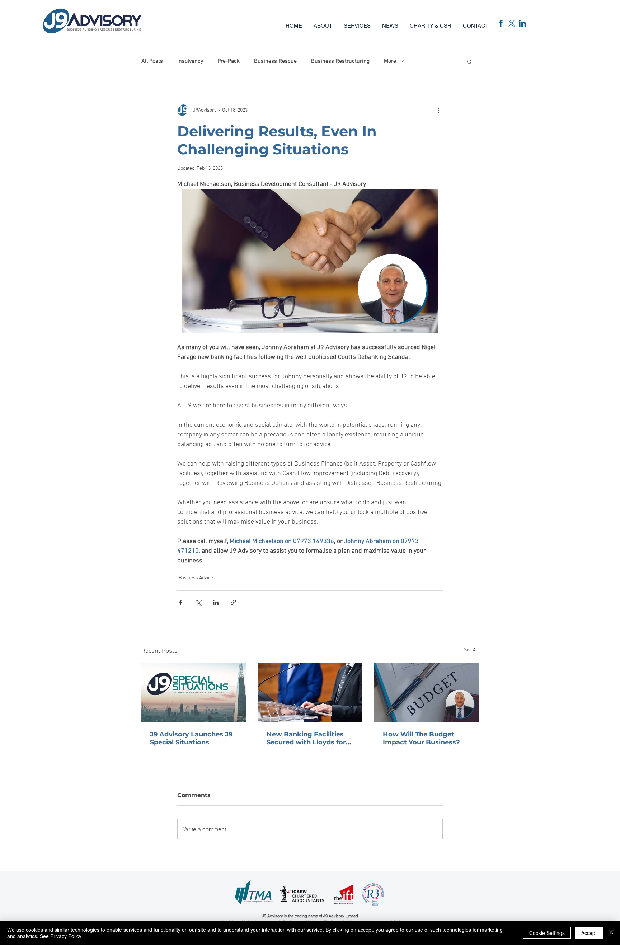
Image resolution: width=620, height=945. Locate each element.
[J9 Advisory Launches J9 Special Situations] (193, 692)
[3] (522, 23)
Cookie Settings (547, 932)
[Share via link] (233, 602)
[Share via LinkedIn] (215, 602)
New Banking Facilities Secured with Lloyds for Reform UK (306, 738)
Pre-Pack (228, 61)
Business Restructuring (340, 61)
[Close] (611, 932)
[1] (500, 23)
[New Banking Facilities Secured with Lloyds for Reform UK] (310, 692)
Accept (589, 932)
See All (471, 650)
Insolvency (190, 61)
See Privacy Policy (60, 936)
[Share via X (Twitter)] (198, 602)
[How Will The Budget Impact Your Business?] (426, 692)
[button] (357, 22)
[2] (511, 23)
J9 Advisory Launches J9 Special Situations (191, 738)
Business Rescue (275, 61)
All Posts (152, 61)
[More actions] (438, 110)
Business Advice (196, 578)
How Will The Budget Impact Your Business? (421, 738)
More (390, 61)
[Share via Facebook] (180, 602)
